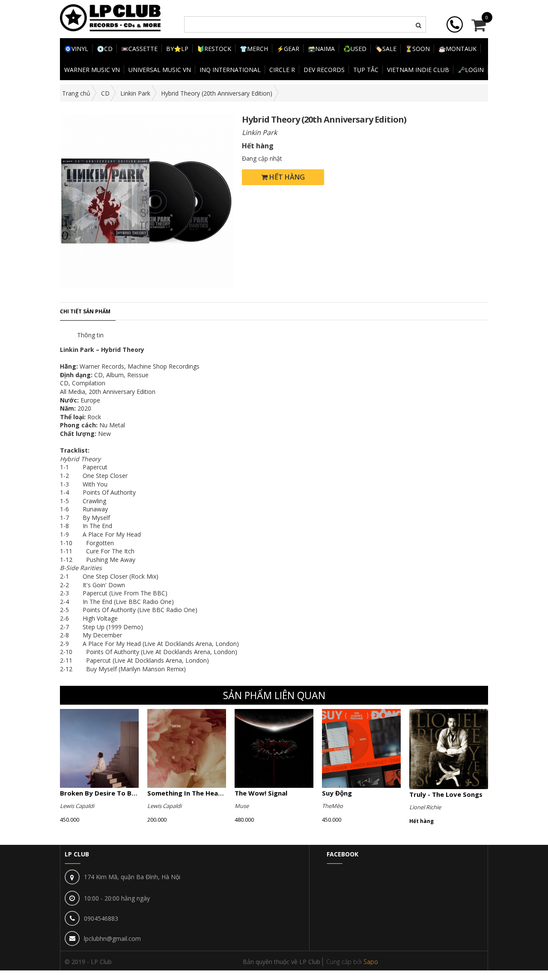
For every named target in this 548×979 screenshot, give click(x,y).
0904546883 (101, 918)
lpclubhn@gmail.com (112, 938)
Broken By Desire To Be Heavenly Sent (121, 793)
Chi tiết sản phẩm (85, 311)
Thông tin (90, 335)
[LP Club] (110, 17)
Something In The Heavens (190, 793)
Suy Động (337, 793)
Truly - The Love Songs (445, 794)
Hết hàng (286, 177)
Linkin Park (135, 93)
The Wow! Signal (261, 793)
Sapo (370, 962)
